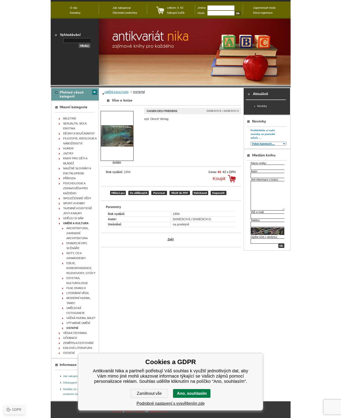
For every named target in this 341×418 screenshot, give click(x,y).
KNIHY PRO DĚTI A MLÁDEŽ (75, 161)
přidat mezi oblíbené (138, 193)
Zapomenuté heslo (264, 7)
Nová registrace (263, 12)
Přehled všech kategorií (72, 94)
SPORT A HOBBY (74, 203)
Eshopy (117, 411)
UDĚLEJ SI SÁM (73, 218)
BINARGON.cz (158, 411)
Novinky (262, 105)
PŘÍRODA (69, 178)
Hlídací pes (118, 193)
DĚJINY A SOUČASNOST (79, 133)
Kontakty (75, 12)
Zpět (171, 239)
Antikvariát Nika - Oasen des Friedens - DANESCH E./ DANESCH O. (195, 52)
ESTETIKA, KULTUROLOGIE (77, 281)
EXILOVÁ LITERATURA (77, 347)
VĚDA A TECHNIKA (75, 332)
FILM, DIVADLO (76, 288)
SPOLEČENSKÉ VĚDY (77, 198)
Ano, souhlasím (192, 393)
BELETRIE (69, 118)
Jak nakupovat (72, 376)
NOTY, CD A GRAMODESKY (76, 256)
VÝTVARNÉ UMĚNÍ (78, 322)
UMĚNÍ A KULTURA (117, 92)
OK (281, 246)
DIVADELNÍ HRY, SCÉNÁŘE (76, 246)
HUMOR (68, 148)
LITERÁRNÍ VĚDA (77, 293)
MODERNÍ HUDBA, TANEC (78, 301)
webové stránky (134, 411)
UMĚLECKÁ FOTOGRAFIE (75, 310)
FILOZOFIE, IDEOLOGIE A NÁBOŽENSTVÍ (80, 141)
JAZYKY (68, 153)
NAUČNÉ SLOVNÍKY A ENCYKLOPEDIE (77, 171)
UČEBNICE (70, 337)
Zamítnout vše (149, 393)
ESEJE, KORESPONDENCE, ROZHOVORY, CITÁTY (80, 268)
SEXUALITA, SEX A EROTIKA (75, 126)
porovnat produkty (159, 193)
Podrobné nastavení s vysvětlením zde (171, 403)
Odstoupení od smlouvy (77, 382)
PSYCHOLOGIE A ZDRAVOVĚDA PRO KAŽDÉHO (75, 188)
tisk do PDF (180, 193)
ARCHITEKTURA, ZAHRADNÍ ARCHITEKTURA (77, 233)
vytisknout (200, 193)
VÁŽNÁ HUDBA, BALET (81, 317)
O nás (73, 7)
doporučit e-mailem (218, 193)
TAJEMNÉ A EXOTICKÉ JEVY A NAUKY (77, 211)
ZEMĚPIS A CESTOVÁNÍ (78, 342)
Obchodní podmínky (125, 12)
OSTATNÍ (139, 92)
